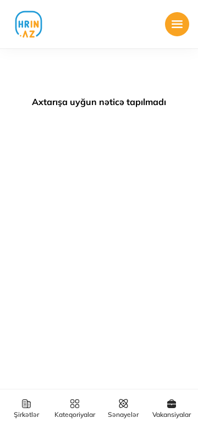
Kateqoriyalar (74, 414)
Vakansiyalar (171, 414)
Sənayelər (123, 414)
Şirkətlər (26, 414)
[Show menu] (177, 24)
